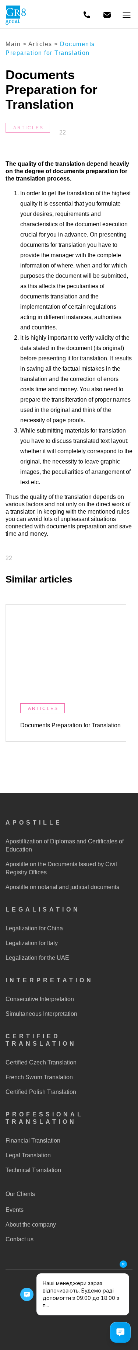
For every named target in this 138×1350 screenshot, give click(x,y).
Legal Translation (28, 1155)
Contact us (19, 1239)
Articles (40, 44)
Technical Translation (33, 1170)
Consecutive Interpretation (40, 999)
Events (15, 1210)
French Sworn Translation (39, 1077)
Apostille (34, 822)
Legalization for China (34, 928)
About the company (31, 1224)
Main (13, 44)
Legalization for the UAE (37, 958)
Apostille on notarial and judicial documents (62, 887)
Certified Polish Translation (41, 1092)
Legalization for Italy (32, 943)
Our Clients (20, 1194)
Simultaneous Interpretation (41, 1014)
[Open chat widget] (120, 1332)
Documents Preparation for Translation (70, 725)
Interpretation (49, 980)
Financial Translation (33, 1140)
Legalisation (43, 909)
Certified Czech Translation (41, 1062)
